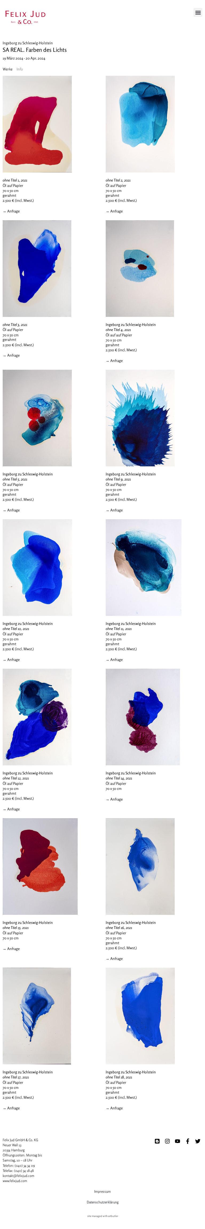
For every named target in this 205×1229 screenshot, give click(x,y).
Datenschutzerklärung (103, 1202)
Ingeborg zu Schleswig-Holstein (28, 43)
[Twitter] (198, 1141)
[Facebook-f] (187, 1141)
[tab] (8, 69)
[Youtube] (177, 1141)
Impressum (102, 1191)
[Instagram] (167, 1141)
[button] (198, 12)
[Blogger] (157, 1141)
